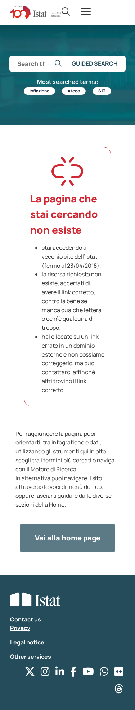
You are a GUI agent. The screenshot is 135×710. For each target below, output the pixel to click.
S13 (101, 91)
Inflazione (39, 91)
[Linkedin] (59, 673)
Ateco (74, 91)
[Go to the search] (58, 64)
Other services (30, 657)
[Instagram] (45, 673)
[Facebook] (73, 673)
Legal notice (27, 642)
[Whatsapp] (104, 673)
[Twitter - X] (30, 673)
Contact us (25, 619)
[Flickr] (118, 673)
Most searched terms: (67, 82)
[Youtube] (88, 673)
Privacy (20, 628)
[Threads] (118, 690)
